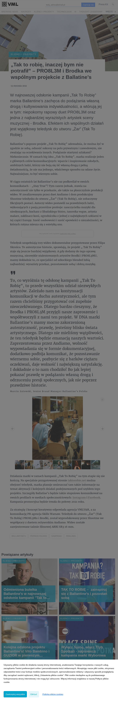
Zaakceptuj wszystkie (15, 694)
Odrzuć (33, 694)
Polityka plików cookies (52, 694)
